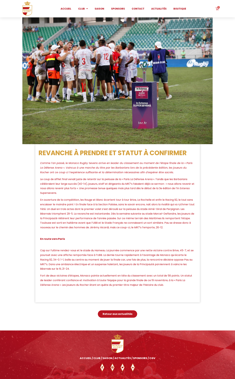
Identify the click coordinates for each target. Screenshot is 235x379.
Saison (99, 8)
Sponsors (118, 8)
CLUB (97, 358)
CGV (152, 358)
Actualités (159, 8)
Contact (138, 8)
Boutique (179, 8)
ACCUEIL (85, 358)
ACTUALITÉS (122, 358)
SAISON (107, 358)
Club (81, 8)
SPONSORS (140, 358)
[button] (117, 314)
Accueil (66, 8)
